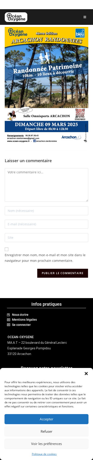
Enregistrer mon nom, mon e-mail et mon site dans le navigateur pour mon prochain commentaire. (45, 258)
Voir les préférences (46, 443)
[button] (86, 373)
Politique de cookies (44, 454)
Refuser (46, 431)
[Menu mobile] (85, 17)
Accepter (46, 419)
